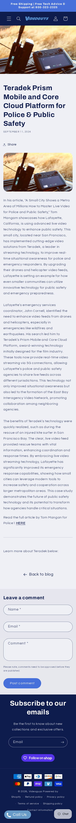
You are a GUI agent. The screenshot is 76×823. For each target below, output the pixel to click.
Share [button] (12, 144)
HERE (21, 523)
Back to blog (41, 574)
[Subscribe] (62, 742)
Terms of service (28, 803)
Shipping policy (52, 803)
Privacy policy (56, 797)
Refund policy (34, 797)
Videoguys (35, 791)
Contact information (40, 810)
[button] (9, 18)
